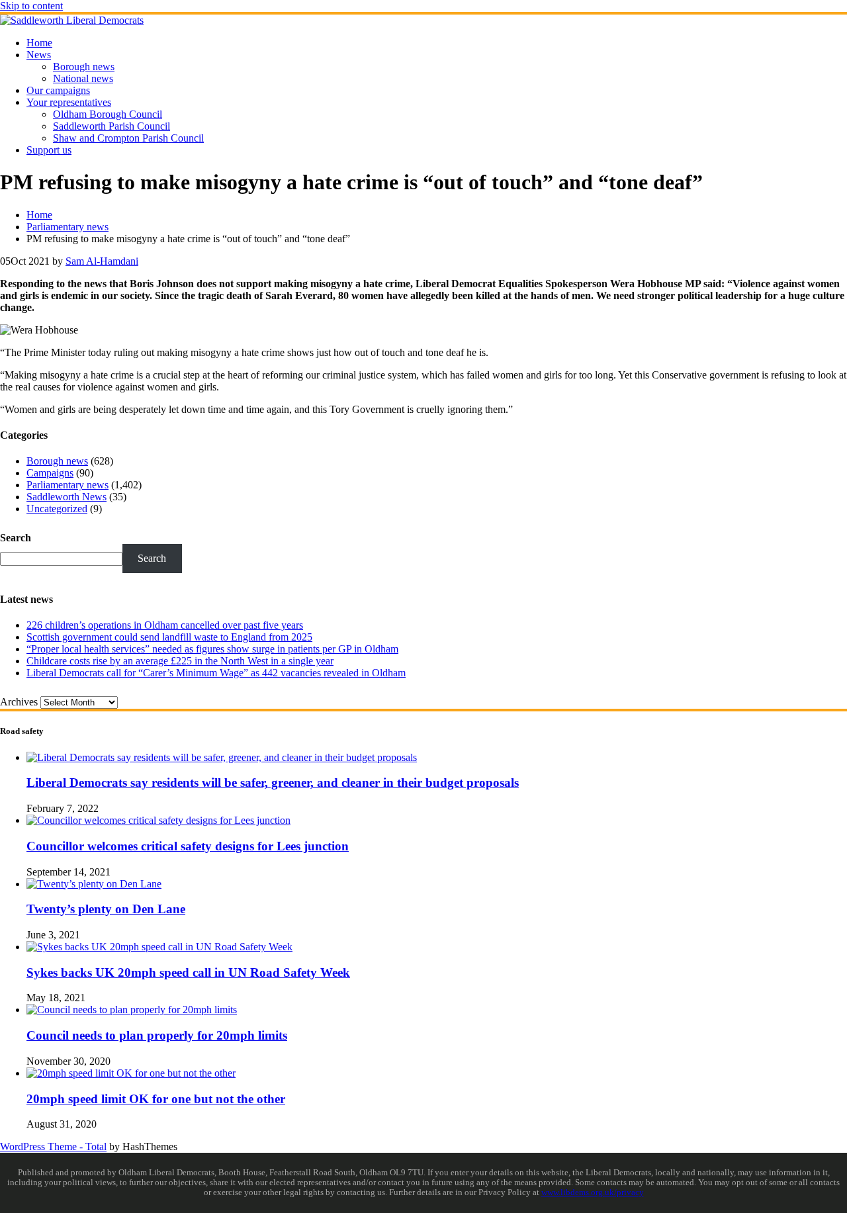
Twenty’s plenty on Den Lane (105, 909)
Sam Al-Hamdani (102, 261)
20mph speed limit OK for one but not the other (155, 1099)
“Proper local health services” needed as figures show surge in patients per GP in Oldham (212, 648)
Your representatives (68, 102)
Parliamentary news (67, 484)
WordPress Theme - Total (53, 1146)
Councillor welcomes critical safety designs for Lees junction (187, 846)
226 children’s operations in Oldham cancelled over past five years (164, 625)
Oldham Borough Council (107, 114)
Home (39, 42)
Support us (48, 150)
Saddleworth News (66, 496)
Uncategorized (56, 508)
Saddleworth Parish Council (111, 126)
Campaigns (49, 472)
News (38, 54)
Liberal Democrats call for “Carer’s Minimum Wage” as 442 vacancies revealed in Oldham (216, 672)
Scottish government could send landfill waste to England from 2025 (169, 637)
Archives (19, 701)
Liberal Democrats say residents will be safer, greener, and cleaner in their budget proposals (272, 782)
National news (83, 78)
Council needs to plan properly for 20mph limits (156, 1035)
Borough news (83, 66)
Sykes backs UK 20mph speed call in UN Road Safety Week (188, 972)
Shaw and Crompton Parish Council (128, 138)
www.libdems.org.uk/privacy (592, 1192)
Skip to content (31, 5)
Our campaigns (58, 90)
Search (15, 537)
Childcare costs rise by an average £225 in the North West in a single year (180, 660)
